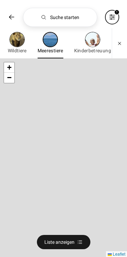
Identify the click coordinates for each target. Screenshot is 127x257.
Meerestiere (50, 50)
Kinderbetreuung (92, 50)
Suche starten (64, 17)
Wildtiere (17, 50)
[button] (9, 67)
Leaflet (118, 254)
